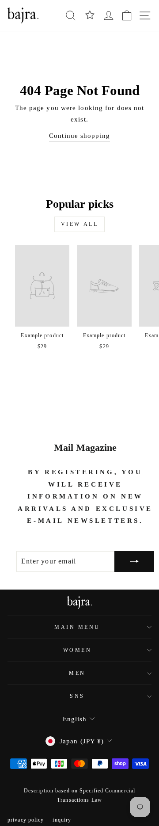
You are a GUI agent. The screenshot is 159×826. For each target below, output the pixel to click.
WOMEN (77, 650)
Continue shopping (79, 135)
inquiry (62, 820)
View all (79, 224)
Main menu (77, 627)
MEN (77, 673)
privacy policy (26, 820)
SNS (77, 696)
